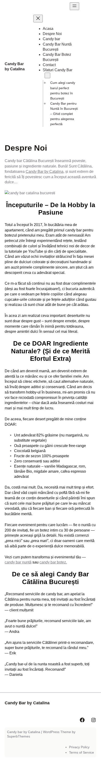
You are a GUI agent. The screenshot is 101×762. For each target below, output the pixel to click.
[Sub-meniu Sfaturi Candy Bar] (47, 75)
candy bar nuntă (18, 562)
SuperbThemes (18, 736)
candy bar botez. (53, 562)
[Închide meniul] (38, 18)
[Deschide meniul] (74, 6)
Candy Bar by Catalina (44, 171)
